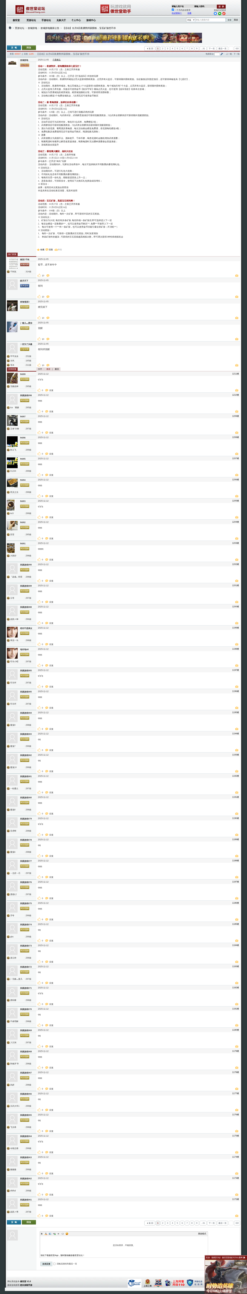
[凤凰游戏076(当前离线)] (12, 886)
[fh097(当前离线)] (12, 420)
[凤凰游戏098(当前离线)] (12, 399)
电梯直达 (210, 54)
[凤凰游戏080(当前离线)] (12, 801)
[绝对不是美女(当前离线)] (12, 632)
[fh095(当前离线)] (12, 462)
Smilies (67, 1233)
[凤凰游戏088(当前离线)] (12, 611)
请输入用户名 (178, 6)
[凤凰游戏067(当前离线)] (12, 1076)
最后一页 (222, 48)
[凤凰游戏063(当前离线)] (12, 1161)
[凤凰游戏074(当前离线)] (12, 928)
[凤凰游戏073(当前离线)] (12, 949)
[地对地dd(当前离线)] (12, 653)
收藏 (42, 249)
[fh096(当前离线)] (12, 441)
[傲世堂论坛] (10, 28)
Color (46, 1233)
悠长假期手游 (26, 1285)
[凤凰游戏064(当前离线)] (12, 1140)
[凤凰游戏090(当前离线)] (12, 568)
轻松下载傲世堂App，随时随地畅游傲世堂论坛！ (63, 1255)
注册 (189, 13)
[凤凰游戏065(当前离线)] (12, 1119)
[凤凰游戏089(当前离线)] (12, 589)
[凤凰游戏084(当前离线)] (12, 716)
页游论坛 (31, 20)
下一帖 (237, 54)
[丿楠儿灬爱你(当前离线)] (12, 327)
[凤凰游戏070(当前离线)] (12, 1013)
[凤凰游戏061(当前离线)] (12, 1203)
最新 (48, 369)
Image (50, 1233)
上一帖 (229, 54)
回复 (51, 249)
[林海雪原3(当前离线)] (12, 305)
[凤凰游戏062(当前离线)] (12, 1182)
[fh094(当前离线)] (12, 484)
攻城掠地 (32, 28)
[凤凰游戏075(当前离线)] (12, 907)
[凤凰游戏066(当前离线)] (12, 1097)
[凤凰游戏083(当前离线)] (12, 738)
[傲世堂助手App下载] (116, 13)
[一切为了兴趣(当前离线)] (12, 348)
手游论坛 (46, 20)
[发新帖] (14, 47)
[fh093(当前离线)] (12, 505)
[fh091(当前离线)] (12, 547)
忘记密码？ (177, 13)
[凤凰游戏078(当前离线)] (12, 843)
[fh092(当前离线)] (12, 526)
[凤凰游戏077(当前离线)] (12, 865)
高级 (236, 20)
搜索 (230, 20)
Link (54, 1233)
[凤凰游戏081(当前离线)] (12, 780)
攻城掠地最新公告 (49, 28)
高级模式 (202, 1234)
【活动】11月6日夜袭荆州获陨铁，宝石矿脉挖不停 (89, 28)
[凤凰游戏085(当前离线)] (12, 674)
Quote (58, 1233)
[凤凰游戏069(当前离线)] (12, 1034)
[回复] (29, 47)
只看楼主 (57, 60)
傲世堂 (16, 20)
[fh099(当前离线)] (12, 378)
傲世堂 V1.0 (25, 1281)
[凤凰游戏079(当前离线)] (12, 822)
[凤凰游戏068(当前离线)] (12, 1055)
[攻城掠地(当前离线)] (12, 64)
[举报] (237, 275)
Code (62, 1233)
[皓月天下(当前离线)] (12, 284)
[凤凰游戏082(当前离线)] (12, 759)
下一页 (212, 48)
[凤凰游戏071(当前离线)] (12, 992)
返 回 (151, 48)
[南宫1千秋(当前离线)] (12, 263)
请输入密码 (199, 6)
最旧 (57, 369)
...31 (203, 48)
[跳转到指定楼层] (221, 54)
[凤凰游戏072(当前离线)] (12, 970)
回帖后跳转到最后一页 (66, 1264)
